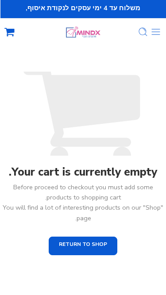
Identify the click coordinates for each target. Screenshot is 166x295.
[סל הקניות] (9, 32)
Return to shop (83, 244)
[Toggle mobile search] (143, 32)
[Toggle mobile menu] (156, 32)
